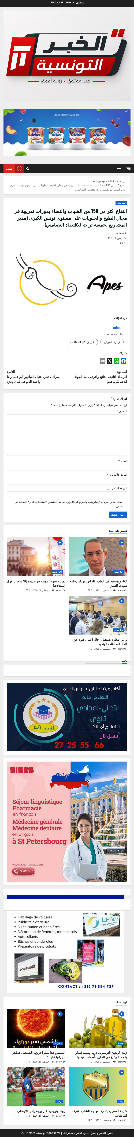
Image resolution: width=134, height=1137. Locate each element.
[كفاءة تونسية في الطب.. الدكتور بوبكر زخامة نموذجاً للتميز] (98, 556)
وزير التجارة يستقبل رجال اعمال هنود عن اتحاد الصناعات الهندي (100, 641)
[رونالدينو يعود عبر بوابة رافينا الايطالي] (36, 1086)
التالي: (33, 376)
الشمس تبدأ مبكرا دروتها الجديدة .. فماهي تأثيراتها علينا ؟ (38, 1054)
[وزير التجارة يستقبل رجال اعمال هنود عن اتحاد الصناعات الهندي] (98, 615)
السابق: (101, 376)
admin (120, 233)
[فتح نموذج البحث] (27, 168)
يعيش (9, 168)
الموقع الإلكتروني (117, 488)
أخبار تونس (121, 202)
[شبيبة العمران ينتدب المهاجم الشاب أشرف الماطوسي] (98, 1086)
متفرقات (58, 1043)
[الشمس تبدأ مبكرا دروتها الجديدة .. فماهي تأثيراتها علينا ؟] (36, 1028)
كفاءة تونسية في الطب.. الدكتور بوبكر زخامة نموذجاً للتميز (98, 583)
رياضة (120, 1101)
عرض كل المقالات (82, 342)
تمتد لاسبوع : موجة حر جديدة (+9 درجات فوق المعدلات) (36, 583)
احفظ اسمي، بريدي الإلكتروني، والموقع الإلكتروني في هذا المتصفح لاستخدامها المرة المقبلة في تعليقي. (69, 504)
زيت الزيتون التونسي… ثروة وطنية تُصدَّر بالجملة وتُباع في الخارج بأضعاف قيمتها (101, 1054)
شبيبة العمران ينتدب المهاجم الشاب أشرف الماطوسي (99, 1112)
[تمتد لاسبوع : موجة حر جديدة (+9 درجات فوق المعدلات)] (36, 556)
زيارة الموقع (112, 342)
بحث (124, 660)
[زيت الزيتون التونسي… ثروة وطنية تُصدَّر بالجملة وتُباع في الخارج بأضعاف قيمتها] (98, 1028)
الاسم (122, 461)
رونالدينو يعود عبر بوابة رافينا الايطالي (41, 1110)
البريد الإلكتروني (116, 474)
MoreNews (53, 1133)
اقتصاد (120, 1043)
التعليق (122, 411)
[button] (128, 168)
